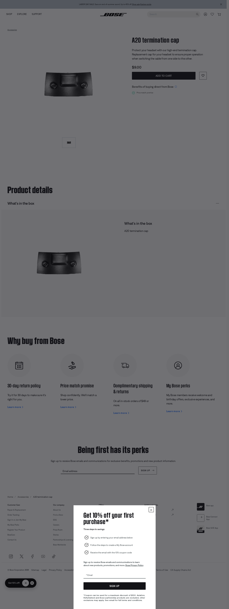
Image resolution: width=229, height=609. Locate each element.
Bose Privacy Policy (134, 565)
